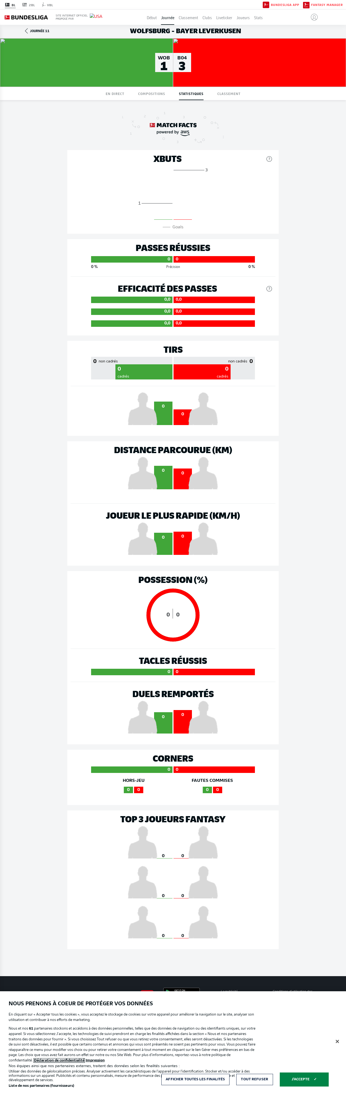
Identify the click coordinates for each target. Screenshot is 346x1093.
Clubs (207, 17)
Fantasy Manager (327, 5)
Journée (167, 17)
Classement (188, 17)
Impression (95, 1060)
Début (152, 17)
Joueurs (243, 17)
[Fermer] (337, 1041)
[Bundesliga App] (266, 4)
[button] (312, 17)
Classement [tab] (229, 93)
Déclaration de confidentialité (59, 1060)
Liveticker (224, 17)
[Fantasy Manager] (306, 4)
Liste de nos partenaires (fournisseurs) (41, 1086)
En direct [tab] (115, 93)
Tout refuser (254, 1079)
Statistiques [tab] (191, 93)
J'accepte (301, 1079)
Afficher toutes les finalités (195, 1079)
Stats (258, 17)
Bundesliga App (285, 5)
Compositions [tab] (151, 93)
